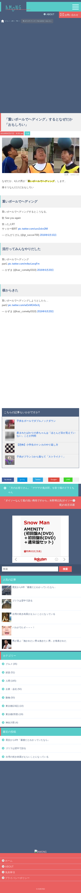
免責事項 (10, 872)
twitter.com (74, 175)
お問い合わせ (71, 15)
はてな (22, 480)
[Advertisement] (40, 66)
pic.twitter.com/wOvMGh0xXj (24, 305)
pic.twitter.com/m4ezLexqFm (24, 263)
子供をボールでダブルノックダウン (36, 420)
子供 (17, 21)
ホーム (6, 21)
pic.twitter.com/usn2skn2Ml (33, 228)
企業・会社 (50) (14, 689)
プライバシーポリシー (17, 878)
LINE (68, 480)
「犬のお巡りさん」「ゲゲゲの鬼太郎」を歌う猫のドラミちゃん (41, 490)
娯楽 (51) (10, 672)
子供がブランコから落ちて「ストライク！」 (41, 456)
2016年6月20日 (45, 270)
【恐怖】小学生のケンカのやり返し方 (37, 444)
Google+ (54, 480)
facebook (7, 480)
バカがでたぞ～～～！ (23, 627)
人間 (12, 21)
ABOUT (50, 14)
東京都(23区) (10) (15, 706)
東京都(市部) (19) (14, 714)
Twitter (37, 480)
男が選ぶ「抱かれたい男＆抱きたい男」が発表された (39, 641)
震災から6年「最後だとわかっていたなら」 (34, 587)
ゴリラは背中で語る (22, 600)
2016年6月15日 (48, 235)
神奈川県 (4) (12, 722)
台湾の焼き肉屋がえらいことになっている (33, 614)
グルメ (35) (11, 664)
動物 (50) (10, 697)
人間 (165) (11, 680)
